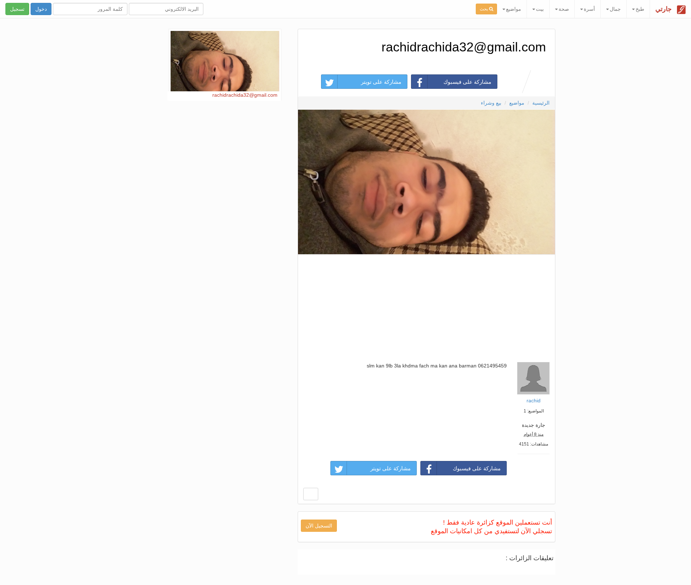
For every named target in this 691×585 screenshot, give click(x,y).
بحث (484, 9)
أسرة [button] (589, 9)
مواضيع (516, 103)
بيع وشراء (491, 103)
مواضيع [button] (513, 9)
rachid (534, 400)
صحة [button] (564, 9)
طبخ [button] (640, 9)
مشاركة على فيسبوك (467, 82)
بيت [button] (540, 9)
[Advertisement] (426, 306)
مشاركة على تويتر (381, 82)
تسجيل (17, 9)
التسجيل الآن (319, 526)
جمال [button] (615, 9)
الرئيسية (541, 103)
